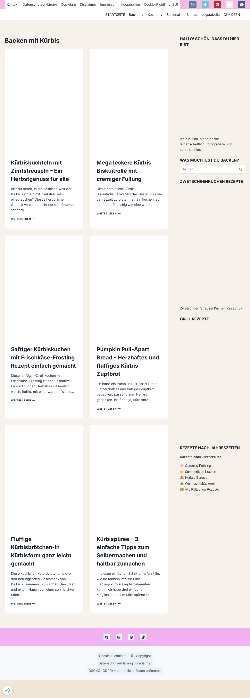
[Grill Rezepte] (212, 382)
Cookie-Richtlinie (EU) (161, 4)
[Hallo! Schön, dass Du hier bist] (212, 91)
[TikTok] (205, 4)
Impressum (108, 4)
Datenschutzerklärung (40, 4)
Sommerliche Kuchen (200, 472)
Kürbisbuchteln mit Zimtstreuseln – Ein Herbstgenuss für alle (40, 170)
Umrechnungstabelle (203, 15)
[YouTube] (229, 4)
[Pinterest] (217, 4)
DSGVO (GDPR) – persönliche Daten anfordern (125, 671)
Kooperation (130, 4)
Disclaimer (88, 4)
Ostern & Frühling (198, 466)
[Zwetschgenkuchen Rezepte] (212, 244)
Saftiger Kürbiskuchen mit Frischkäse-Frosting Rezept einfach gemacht (43, 357)
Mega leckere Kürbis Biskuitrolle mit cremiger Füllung (124, 170)
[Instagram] (192, 4)
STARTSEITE (115, 15)
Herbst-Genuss (196, 477)
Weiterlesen (23, 219)
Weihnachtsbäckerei (200, 483)
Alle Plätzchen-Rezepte (202, 489)
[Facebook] (241, 4)
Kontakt (13, 4)
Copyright (68, 4)
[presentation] (44, 100)
